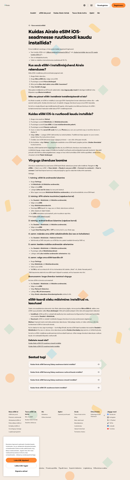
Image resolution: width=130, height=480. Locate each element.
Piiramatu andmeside (15, 417)
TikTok (111, 423)
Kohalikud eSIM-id (14, 426)
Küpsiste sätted (21, 471)
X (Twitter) (112, 420)
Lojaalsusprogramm (15, 432)
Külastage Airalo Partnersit (96, 415)
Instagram (112, 417)
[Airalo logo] (10, 5)
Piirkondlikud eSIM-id (15, 423)
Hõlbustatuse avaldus (100, 468)
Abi (98, 13)
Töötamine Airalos (79, 432)
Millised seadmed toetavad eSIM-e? (58, 52)
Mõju (75, 417)
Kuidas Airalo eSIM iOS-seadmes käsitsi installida (44, 346)
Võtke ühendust (46, 417)
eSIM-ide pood (45, 13)
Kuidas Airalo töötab (61, 13)
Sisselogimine (102, 5)
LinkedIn (111, 426)
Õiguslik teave (63, 468)
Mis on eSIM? (29, 417)
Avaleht (33, 13)
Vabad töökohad (79, 429)
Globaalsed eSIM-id (15, 420)
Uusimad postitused (64, 414)
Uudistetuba (78, 426)
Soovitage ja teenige (15, 429)
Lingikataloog (87, 468)
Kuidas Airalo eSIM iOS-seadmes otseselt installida (44, 343)
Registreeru (118, 5)
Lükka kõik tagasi (21, 466)
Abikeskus (44, 414)
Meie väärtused (79, 420)
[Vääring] (91, 5)
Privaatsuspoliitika (51, 468)
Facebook (112, 414)
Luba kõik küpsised (21, 460)
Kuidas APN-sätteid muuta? (41, 216)
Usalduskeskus (39, 468)
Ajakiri (92, 13)
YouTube (112, 429)
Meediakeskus (78, 423)
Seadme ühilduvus (30, 422)
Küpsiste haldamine (75, 468)
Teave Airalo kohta (79, 13)
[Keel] (84, 5)
